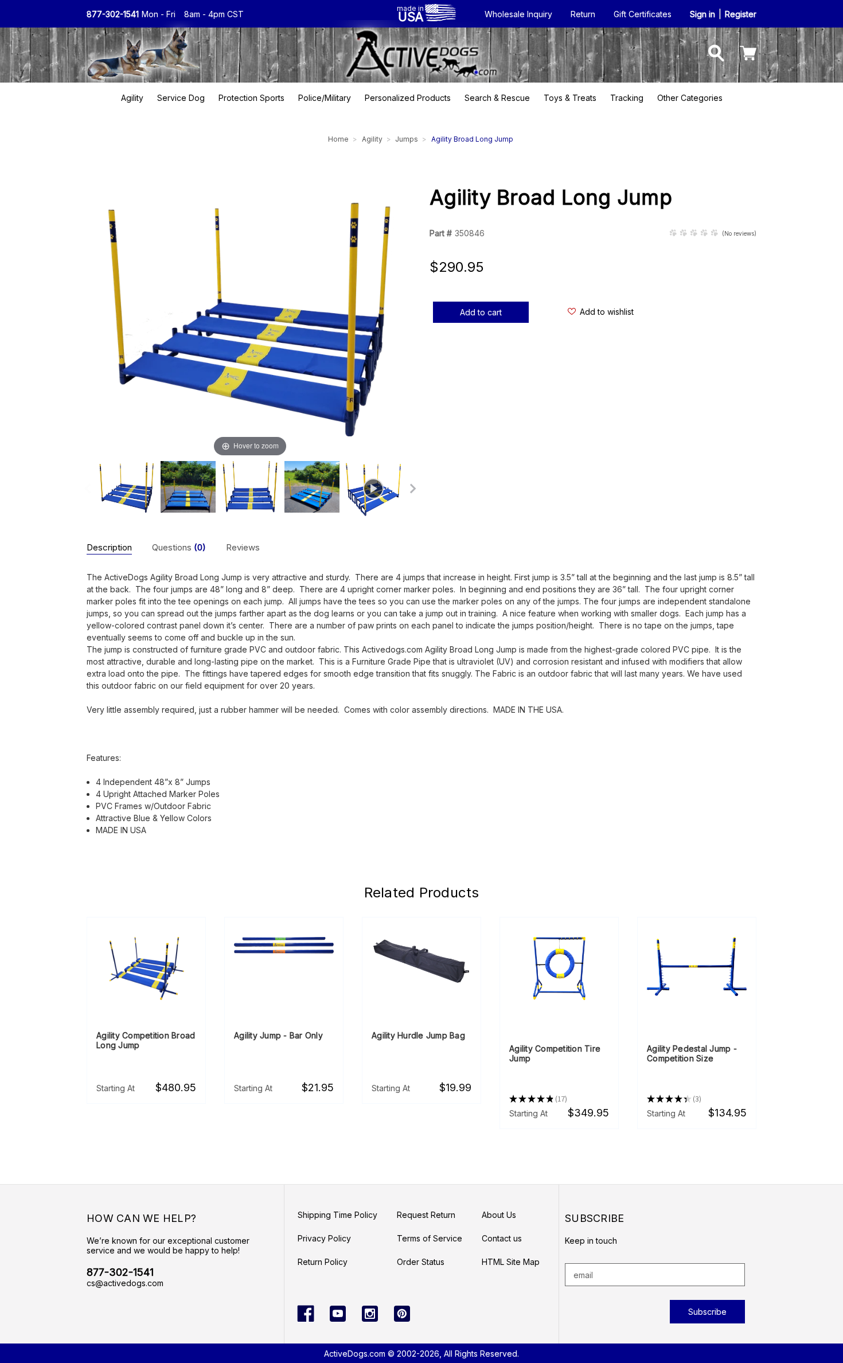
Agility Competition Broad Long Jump (145, 1040)
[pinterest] (402, 1314)
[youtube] (338, 1314)
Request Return (426, 1215)
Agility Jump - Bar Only (278, 1035)
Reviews (243, 547)
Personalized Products (408, 98)
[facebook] (305, 1313)
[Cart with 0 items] (748, 55)
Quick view (146, 969)
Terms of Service (429, 1238)
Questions (179, 547)
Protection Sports (251, 98)
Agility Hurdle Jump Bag (418, 1035)
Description (109, 547)
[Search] (716, 55)
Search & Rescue (497, 98)
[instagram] (370, 1314)
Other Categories (690, 98)
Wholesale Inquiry (518, 14)
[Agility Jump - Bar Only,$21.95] (284, 945)
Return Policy (323, 1262)
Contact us (502, 1238)
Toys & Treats (570, 98)
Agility (132, 98)
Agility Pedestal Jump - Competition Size (692, 1053)
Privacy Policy (324, 1238)
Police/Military (324, 98)
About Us (499, 1215)
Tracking (626, 98)
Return (583, 14)
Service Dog (181, 98)
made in (410, 13)
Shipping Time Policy (337, 1215)
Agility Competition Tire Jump (554, 1053)
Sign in (702, 14)
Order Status (420, 1262)
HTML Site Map (511, 1262)
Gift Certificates (643, 14)
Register (740, 14)
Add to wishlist (607, 312)
